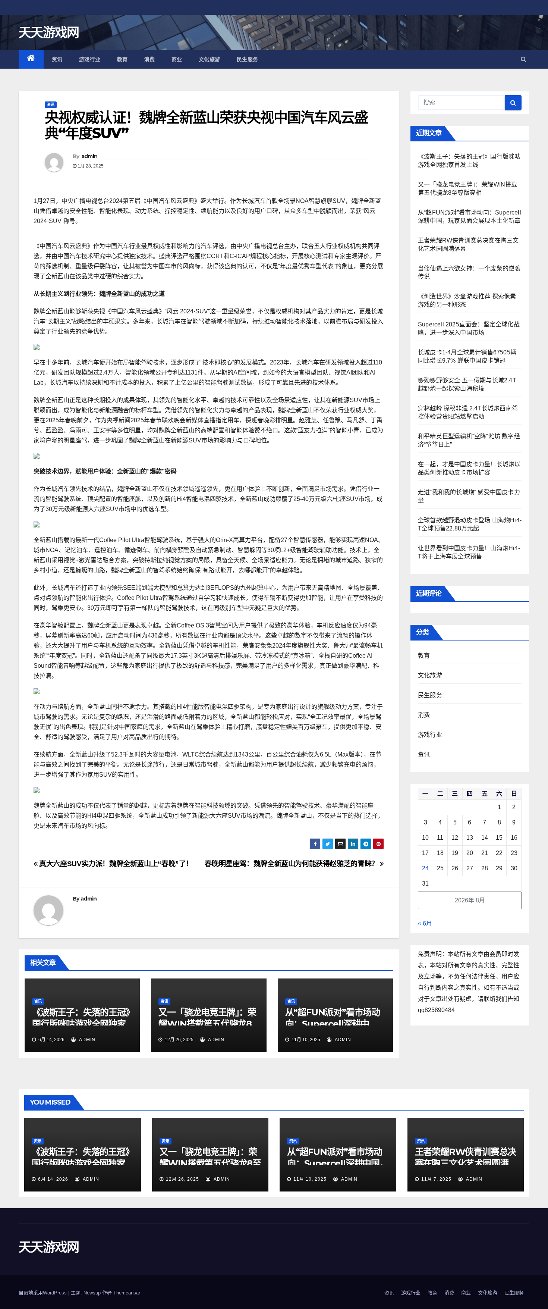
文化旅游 (209, 59)
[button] (523, 59)
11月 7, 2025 (436, 1179)
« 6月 (425, 923)
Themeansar (126, 1293)
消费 (149, 59)
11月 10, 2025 (310, 1179)
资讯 (57, 59)
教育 (122, 59)
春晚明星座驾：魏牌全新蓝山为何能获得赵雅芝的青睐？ (292, 864)
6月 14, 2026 (53, 1179)
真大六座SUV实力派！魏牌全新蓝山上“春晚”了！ (115, 864)
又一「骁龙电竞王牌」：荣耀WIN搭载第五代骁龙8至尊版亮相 (207, 1024)
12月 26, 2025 (182, 1179)
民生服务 (247, 59)
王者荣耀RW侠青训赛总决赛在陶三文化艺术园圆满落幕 (465, 1163)
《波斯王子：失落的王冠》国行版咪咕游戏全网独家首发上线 (81, 1024)
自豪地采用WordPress (43, 1293)
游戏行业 (90, 59)
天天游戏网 (49, 32)
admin (89, 156)
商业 (176, 59)
